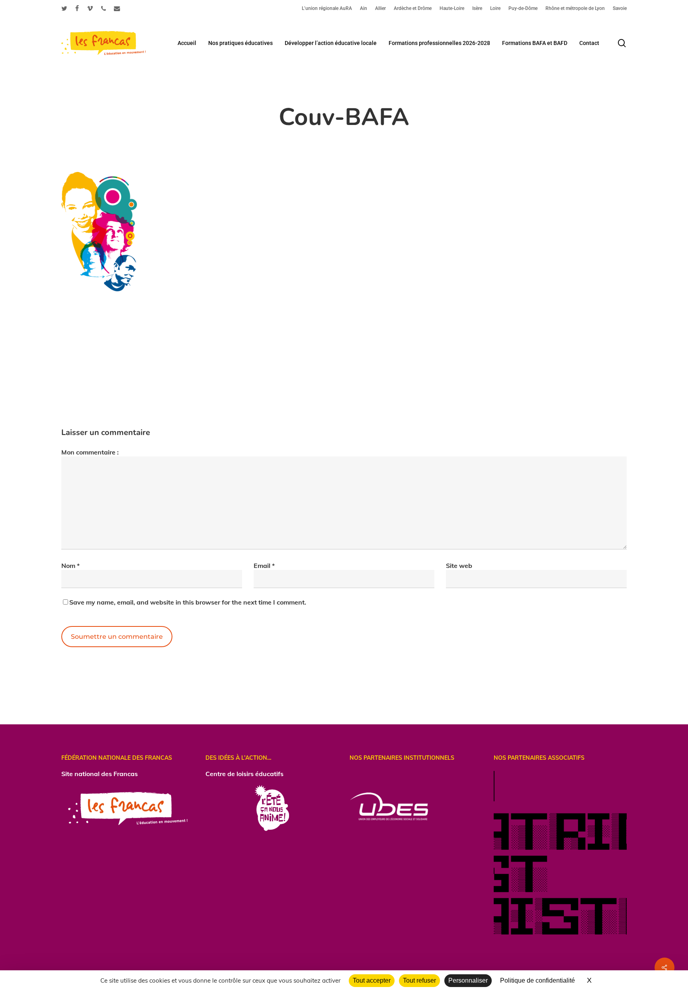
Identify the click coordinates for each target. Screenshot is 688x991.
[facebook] (77, 8)
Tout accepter (372, 980)
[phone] (103, 8)
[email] (117, 8)
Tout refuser (419, 980)
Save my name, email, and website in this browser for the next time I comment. (187, 602)
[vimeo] (90, 8)
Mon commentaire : (90, 452)
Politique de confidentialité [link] (537, 980)
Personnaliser (468, 980)
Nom (70, 566)
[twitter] (64, 8)
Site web (459, 566)
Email (264, 566)
